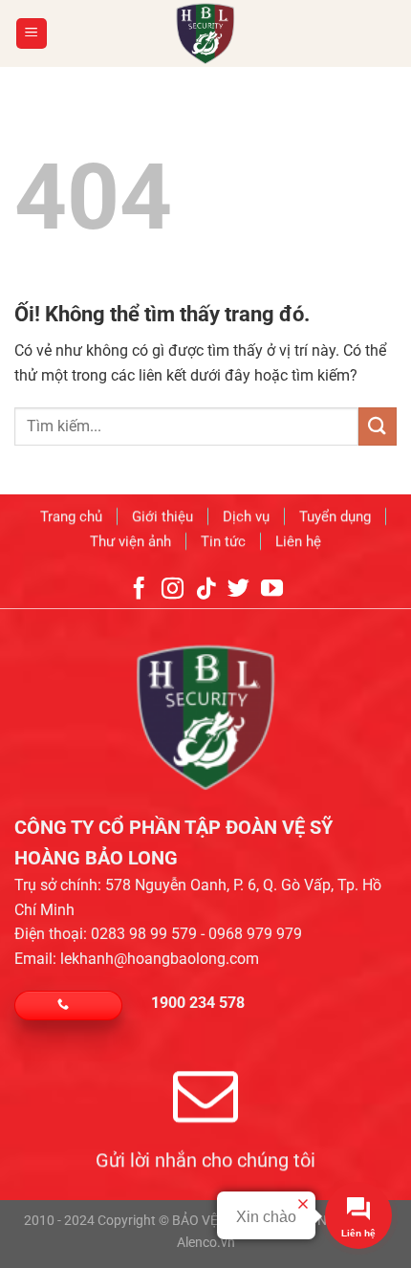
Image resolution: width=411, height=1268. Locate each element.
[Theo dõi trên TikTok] (205, 590)
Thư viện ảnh (130, 540)
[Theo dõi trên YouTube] (272, 590)
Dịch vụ (246, 516)
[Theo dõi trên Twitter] (238, 590)
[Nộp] (377, 426)
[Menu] (32, 34)
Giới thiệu (162, 516)
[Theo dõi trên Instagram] (173, 590)
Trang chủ (71, 516)
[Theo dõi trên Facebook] (139, 590)
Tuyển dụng (335, 516)
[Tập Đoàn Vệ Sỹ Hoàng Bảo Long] (206, 33)
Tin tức (223, 540)
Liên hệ (298, 540)
